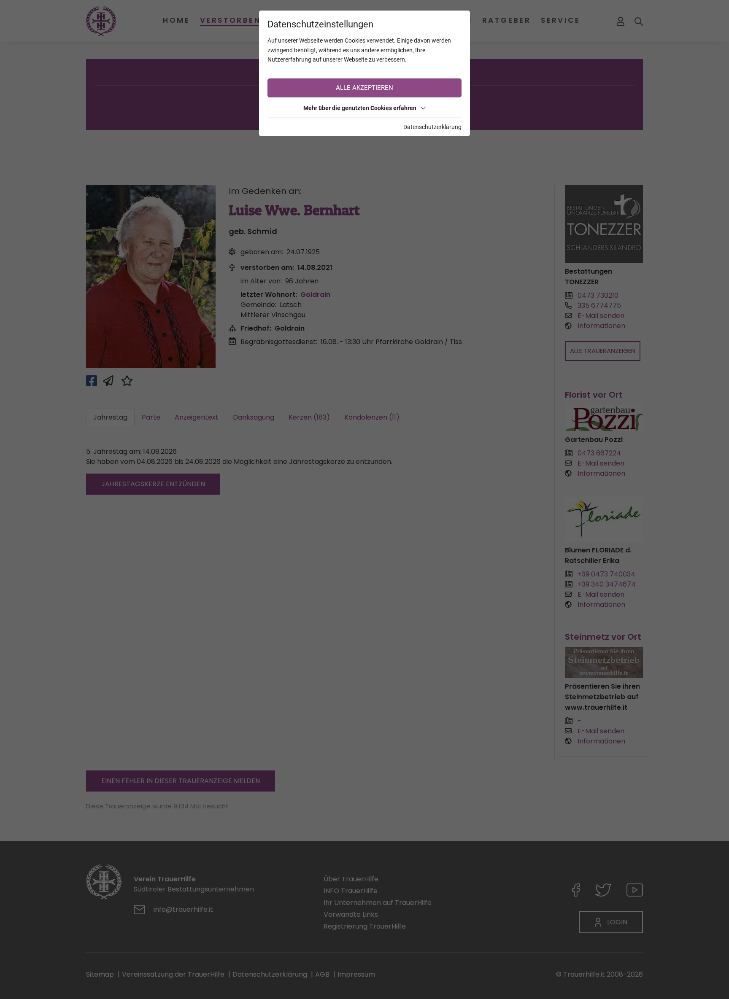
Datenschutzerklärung (432, 127)
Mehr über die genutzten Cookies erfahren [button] (359, 108)
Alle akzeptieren (364, 88)
